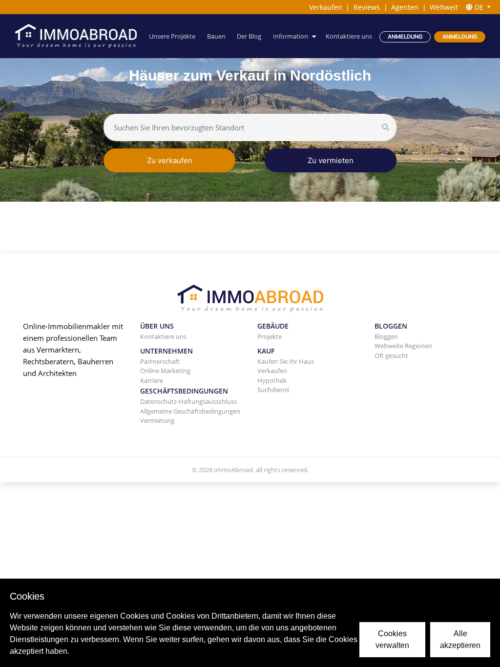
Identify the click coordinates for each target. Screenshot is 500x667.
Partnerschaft (160, 361)
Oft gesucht (391, 355)
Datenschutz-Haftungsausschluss (188, 401)
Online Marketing (165, 370)
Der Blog (249, 36)
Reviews (367, 7)
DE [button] (479, 7)
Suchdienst (273, 389)
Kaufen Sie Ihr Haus (285, 361)
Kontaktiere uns (349, 36)
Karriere (151, 380)
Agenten (404, 7)
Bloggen (386, 336)
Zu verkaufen (169, 160)
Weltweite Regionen (403, 345)
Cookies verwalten (392, 639)
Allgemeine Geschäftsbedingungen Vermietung (190, 416)
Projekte (269, 336)
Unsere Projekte (172, 36)
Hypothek (272, 380)
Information (290, 36)
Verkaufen (325, 7)
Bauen (216, 36)
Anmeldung (405, 36)
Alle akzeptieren (460, 639)
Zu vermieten (331, 160)
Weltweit (444, 7)
